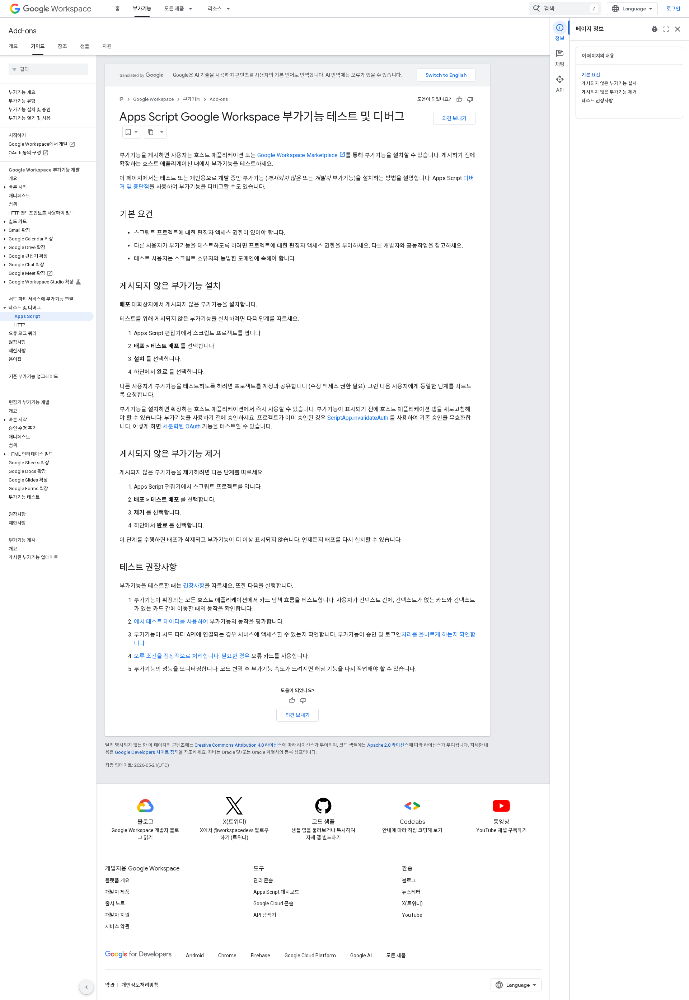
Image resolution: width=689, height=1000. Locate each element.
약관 (109, 985)
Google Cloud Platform (310, 955)
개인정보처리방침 (140, 985)
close (677, 29)
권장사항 (194, 585)
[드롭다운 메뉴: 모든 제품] (192, 8)
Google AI (361, 955)
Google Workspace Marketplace (297, 155)
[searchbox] (48, 69)
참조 (62, 46)
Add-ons (23, 31)
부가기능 (142, 8)
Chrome (227, 955)
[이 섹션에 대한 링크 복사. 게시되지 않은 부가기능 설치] (228, 286)
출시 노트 (115, 903)
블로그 (409, 880)
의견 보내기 (454, 118)
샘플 (84, 46)
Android (195, 955)
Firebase (260, 955)
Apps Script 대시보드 (276, 892)
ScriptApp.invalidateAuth (357, 417)
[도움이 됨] (459, 99)
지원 (107, 46)
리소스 (215, 8)
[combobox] (565, 8)
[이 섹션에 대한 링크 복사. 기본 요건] (160, 215)
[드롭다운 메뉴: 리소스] (230, 8)
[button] (47, 187)
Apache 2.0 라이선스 (388, 745)
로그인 (673, 8)
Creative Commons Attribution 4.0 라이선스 (238, 745)
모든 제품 (174, 8)
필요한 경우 (235, 656)
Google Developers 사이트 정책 (147, 752)
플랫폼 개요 (117, 880)
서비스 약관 (117, 926)
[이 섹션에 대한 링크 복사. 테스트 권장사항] (184, 568)
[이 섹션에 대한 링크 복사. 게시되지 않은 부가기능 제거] (228, 454)
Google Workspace (153, 99)
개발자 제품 (117, 892)
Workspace (71, 9)
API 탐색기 (264, 915)
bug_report (654, 29)
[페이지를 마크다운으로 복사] (150, 132)
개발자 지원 (117, 915)
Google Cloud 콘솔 (273, 903)
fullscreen (666, 29)
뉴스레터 (411, 892)
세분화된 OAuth (182, 426)
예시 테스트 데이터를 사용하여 (171, 621)
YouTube (412, 915)
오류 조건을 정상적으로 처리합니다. (177, 656)
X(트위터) (412, 903)
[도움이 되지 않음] (470, 99)
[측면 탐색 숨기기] (86, 987)
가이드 (38, 46)
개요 (13, 46)
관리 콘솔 (263, 880)
